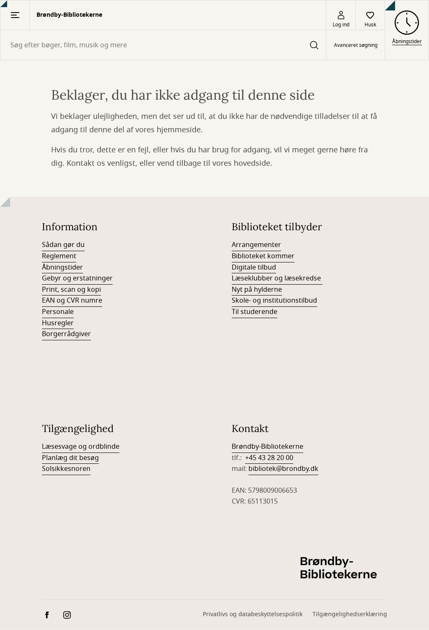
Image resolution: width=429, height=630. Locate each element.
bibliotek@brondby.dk (283, 469)
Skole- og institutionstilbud (274, 301)
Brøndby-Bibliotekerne (267, 447)
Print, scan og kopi (71, 290)
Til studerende (254, 312)
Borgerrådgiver (66, 334)
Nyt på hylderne (257, 290)
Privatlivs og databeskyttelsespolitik (252, 614)
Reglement (59, 256)
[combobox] (163, 45)
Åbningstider (62, 267)
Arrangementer (256, 245)
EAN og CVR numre (72, 301)
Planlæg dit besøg (70, 458)
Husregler (58, 323)
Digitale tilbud (254, 267)
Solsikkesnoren (66, 469)
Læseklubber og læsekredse (277, 278)
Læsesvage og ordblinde (80, 447)
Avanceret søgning (355, 45)
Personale (58, 312)
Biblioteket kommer (263, 256)
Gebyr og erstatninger (77, 278)
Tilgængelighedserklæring (350, 614)
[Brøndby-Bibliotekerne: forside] (341, 568)
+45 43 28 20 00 (269, 458)
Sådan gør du (63, 245)
